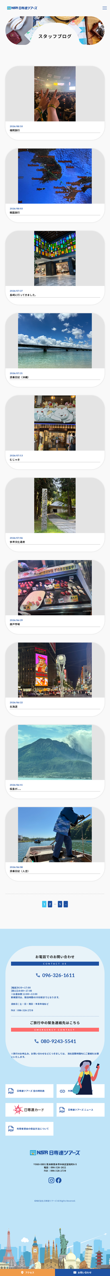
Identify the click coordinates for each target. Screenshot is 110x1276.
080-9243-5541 (58, 1041)
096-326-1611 (58, 975)
